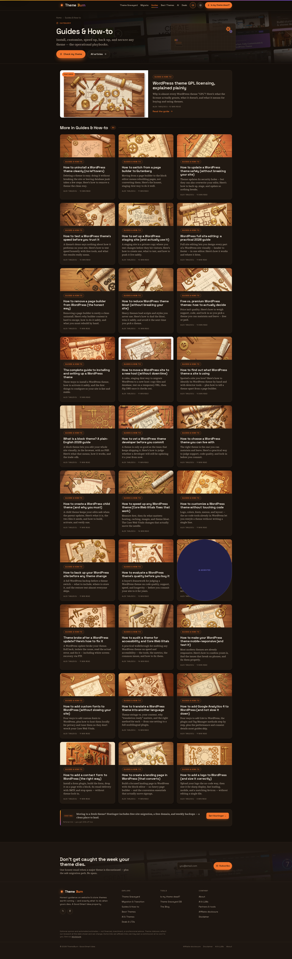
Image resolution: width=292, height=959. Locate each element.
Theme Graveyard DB (171, 901)
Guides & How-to (130, 906)
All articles (97, 54)
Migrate (144, 5)
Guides (154, 5)
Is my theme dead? (220, 5)
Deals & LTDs (128, 921)
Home (59, 17)
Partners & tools (207, 906)
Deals (184, 5)
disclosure (76, 937)
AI (178, 5)
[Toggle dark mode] (200, 5)
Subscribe (224, 866)
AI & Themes (128, 916)
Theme (75, 5)
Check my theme (73, 54)
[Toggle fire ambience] (193, 5)
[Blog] (63, 911)
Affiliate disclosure (208, 911)
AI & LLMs (203, 901)
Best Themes (167, 5)
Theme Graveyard (129, 5)
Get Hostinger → (217, 815)
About (202, 896)
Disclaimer (204, 916)
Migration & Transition (133, 901)
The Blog (164, 906)
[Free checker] (70, 911)
